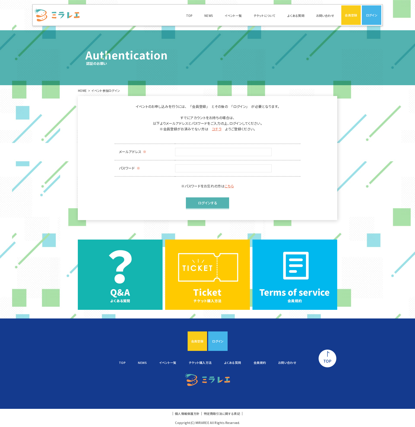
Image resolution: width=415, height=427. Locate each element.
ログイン (371, 15)
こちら (229, 186)
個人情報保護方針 (187, 413)
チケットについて (265, 15)
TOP (189, 15)
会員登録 (351, 15)
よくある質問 (295, 15)
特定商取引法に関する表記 (222, 413)
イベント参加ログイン (105, 90)
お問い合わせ (325, 15)
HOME (82, 90)
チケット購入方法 (200, 362)
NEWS (208, 15)
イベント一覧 (233, 15)
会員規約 (260, 362)
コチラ (217, 128)
